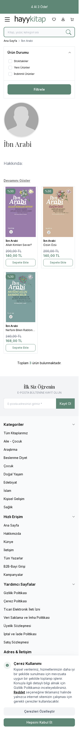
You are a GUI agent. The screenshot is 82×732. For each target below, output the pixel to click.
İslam (7, 490)
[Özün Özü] (58, 212)
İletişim (9, 550)
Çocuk (8, 466)
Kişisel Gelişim (14, 499)
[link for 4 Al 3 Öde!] (39, 7)
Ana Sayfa (10, 40)
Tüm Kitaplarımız (16, 433)
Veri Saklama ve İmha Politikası (27, 617)
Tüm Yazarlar (13, 558)
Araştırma (10, 449)
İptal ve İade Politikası (20, 634)
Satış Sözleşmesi (16, 642)
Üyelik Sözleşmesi (17, 626)
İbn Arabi (12, 240)
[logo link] (30, 19)
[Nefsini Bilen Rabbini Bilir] (20, 297)
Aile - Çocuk (13, 441)
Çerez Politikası (15, 601)
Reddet (19, 692)
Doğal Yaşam (13, 474)
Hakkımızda (12, 533)
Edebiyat (10, 482)
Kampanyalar (13, 575)
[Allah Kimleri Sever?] (20, 212)
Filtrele (39, 89)
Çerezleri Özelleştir (39, 711)
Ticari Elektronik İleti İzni (22, 609)
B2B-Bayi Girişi (14, 566)
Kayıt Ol (65, 403)
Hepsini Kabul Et (39, 722)
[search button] (68, 32)
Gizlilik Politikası (15, 593)
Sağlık (8, 507)
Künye (8, 542)
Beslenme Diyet (15, 458)
